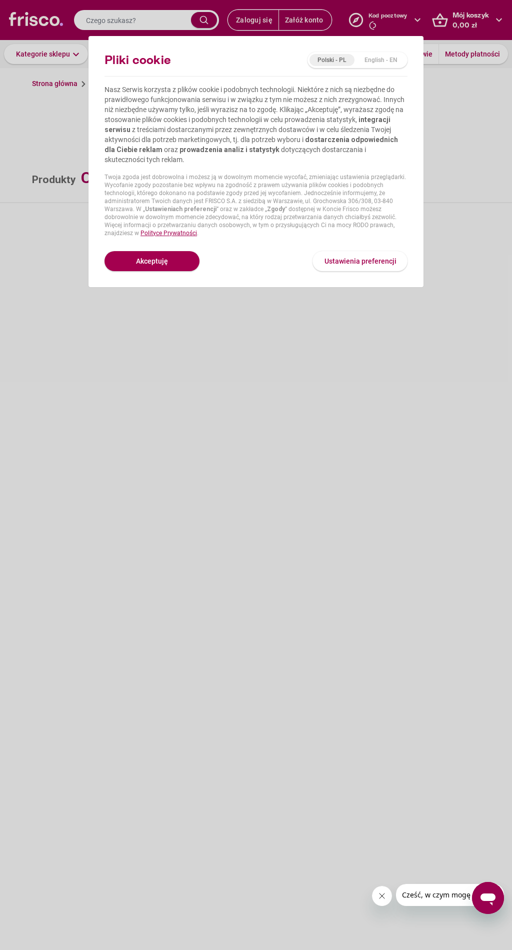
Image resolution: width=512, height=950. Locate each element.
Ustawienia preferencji (360, 261)
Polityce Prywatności (168, 233)
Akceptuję (152, 261)
